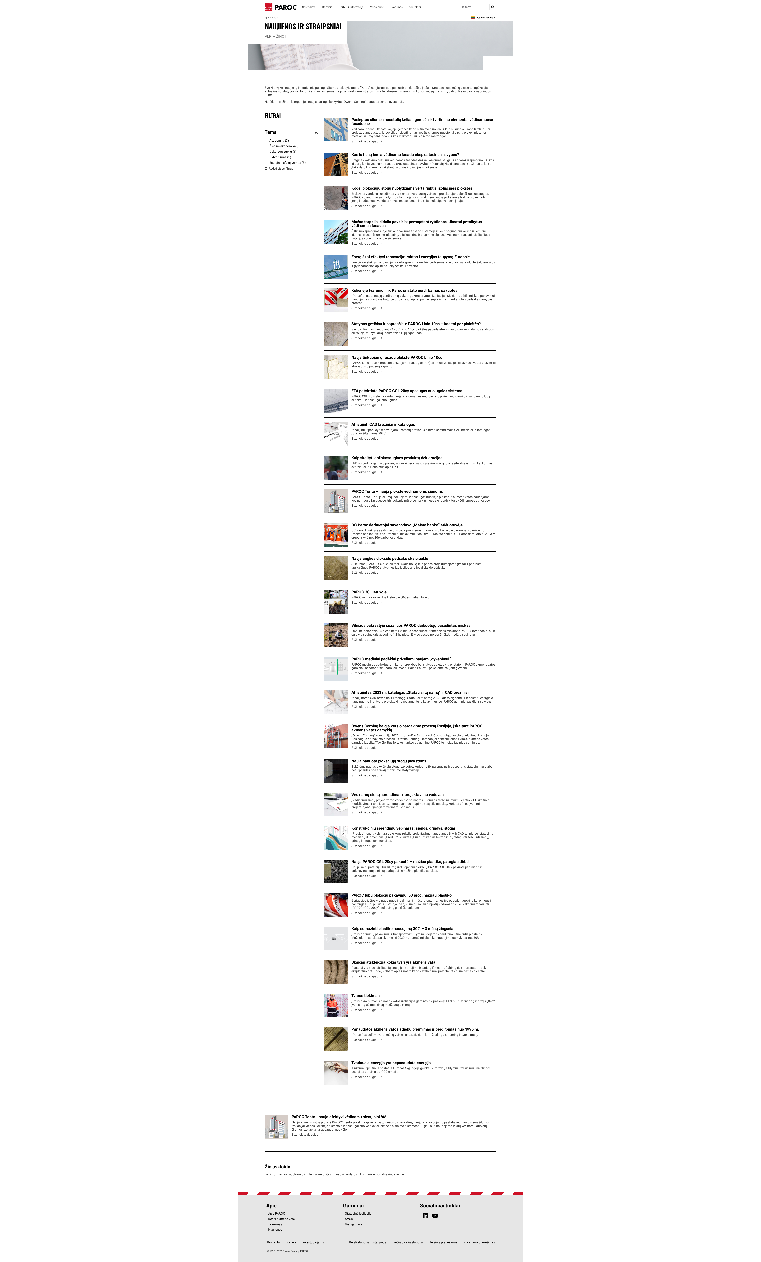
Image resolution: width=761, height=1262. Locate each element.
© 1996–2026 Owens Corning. (283, 1251)
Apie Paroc (270, 17)
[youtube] (435, 1216)
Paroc (281, 7)
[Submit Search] (492, 7)
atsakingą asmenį (393, 1174)
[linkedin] (425, 1216)
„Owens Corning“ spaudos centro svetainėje (372, 102)
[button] (291, 132)
